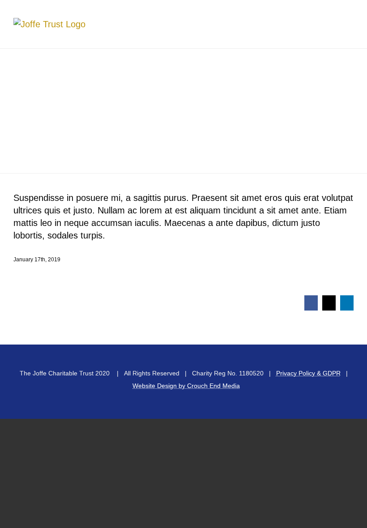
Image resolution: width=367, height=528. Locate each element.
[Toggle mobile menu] (350, 22)
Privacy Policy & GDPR (308, 373)
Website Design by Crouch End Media (186, 385)
